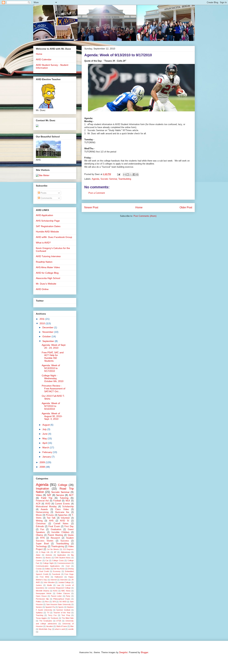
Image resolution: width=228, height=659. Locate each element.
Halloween (59, 577)
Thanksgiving (57, 546)
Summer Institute (63, 610)
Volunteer (65, 518)
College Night (48, 563)
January (47, 456)
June (45, 433)
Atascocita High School (48, 278)
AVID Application (44, 215)
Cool (67, 566)
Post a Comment (96, 193)
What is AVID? (43, 242)
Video (39, 495)
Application (61, 555)
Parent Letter (56, 596)
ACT (71, 495)
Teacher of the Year (61, 613)
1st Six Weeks (53, 549)
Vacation (49, 626)
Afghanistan (65, 552)
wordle (71, 629)
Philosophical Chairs (61, 599)
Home (139, 207)
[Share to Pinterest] (137, 174)
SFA (54, 602)
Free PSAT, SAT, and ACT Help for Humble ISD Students (53, 356)
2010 (43, 323)
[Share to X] (131, 174)
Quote (71, 535)
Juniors (39, 585)
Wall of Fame (61, 626)
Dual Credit (44, 571)
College (62, 485)
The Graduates (45, 621)
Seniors (39, 607)
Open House (41, 596)
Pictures (50, 515)
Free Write (44, 577)
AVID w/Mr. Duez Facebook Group (54, 237)
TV (48, 613)
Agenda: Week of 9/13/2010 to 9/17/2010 (51, 368)
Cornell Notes (61, 523)
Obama (39, 535)
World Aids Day (45, 629)
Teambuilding (124, 179)
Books (48, 558)
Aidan (38, 555)
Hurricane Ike (62, 512)
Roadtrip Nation (44, 261)
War (72, 626)
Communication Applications (48, 566)
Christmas (41, 523)
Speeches (63, 515)
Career (39, 560)
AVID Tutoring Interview (48, 256)
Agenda (95, 179)
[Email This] (124, 174)
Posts (43, 193)
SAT (49, 495)
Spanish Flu (50, 607)
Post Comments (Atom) (145, 216)
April (45, 443)
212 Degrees (68, 549)
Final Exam (54, 526)
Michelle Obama (42, 591)
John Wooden (49, 582)
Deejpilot (123, 652)
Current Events (62, 504)
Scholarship (68, 506)
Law (58, 585)
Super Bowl (42, 543)
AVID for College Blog (47, 272)
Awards (44, 509)
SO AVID (62, 602)
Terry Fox (52, 615)
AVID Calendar (43, 59)
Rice (47, 602)
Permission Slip (42, 599)
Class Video (62, 509)
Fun (42, 529)
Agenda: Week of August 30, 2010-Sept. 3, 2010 (52, 416)
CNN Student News (62, 558)
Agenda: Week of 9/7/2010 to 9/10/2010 (51, 406)
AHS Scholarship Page (48, 220)
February (47, 452)
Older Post (186, 207)
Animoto (49, 555)
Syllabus (39, 613)
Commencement (64, 563)
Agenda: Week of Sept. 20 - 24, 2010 (54, 346)
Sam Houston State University (58, 604)
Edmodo (40, 526)
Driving (71, 569)
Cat (46, 560)
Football (57, 501)
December (48, 327)
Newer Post (91, 207)
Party (68, 596)
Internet (54, 580)
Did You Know (59, 569)
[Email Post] (118, 174)
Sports (61, 607)
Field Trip (46, 498)
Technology (41, 546)
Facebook (56, 574)
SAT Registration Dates (48, 226)
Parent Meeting (55, 535)
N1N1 (55, 591)
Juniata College (64, 582)
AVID (47, 504)
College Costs (58, 560)
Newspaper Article (43, 593)
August (46, 424)
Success (64, 541)
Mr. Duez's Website (46, 283)
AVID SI (64, 521)
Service (60, 495)
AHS (51, 521)
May (45, 438)
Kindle (49, 585)
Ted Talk (51, 518)
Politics (39, 602)
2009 (43, 462)
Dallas (47, 569)
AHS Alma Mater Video (48, 267)
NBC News (65, 591)
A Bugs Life (44, 552)
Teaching (39, 615)
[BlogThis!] (127, 174)
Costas (39, 569)
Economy (57, 571)
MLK (68, 501)
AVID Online (42, 289)
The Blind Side (68, 618)
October (47, 336)
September (48, 341)
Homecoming (42, 512)
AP (55, 552)
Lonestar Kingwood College (59, 588)
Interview (64, 580)
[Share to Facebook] (134, 174)
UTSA (58, 621)
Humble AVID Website (47, 231)
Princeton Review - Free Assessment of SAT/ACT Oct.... (53, 388)
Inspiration (42, 488)
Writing (39, 521)
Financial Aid (42, 501)
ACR (38, 504)
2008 (43, 466)
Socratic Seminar (108, 179)
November (48, 332)
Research (55, 538)
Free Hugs (69, 574)
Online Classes (63, 593)
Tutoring (64, 498)
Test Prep (65, 615)
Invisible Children (60, 532)
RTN (42, 538)
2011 (42, 319)
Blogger (144, 652)
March (46, 447)
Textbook (54, 618)
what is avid (60, 629)
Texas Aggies (41, 618)
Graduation (56, 529)
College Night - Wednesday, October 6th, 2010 (52, 378)
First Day (69, 526)
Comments (46, 198)
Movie (39, 515)
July (44, 429)
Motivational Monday (46, 506)
